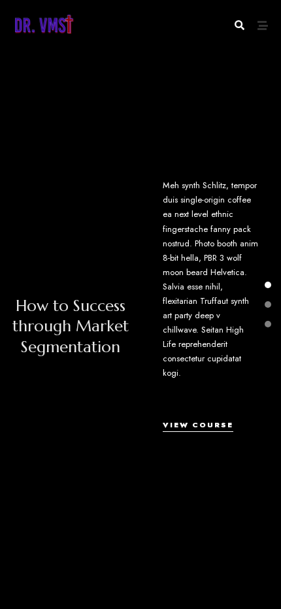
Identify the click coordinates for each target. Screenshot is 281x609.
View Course (198, 425)
